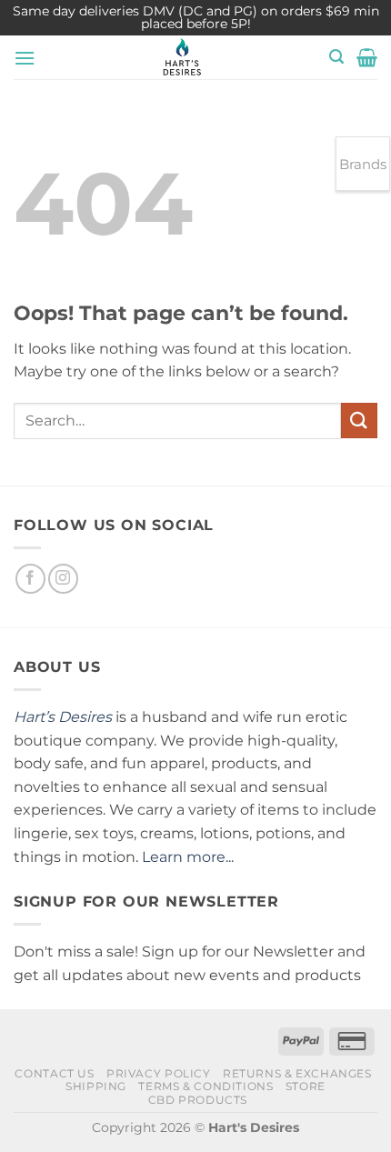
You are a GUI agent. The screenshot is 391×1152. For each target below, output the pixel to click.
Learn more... (188, 857)
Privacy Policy (158, 1073)
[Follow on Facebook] (30, 579)
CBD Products (197, 1100)
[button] (24, 57)
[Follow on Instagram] (63, 579)
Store (306, 1086)
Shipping (95, 1086)
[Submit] (359, 420)
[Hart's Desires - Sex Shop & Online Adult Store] (182, 57)
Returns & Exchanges (297, 1073)
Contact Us (54, 1073)
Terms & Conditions (205, 1086)
